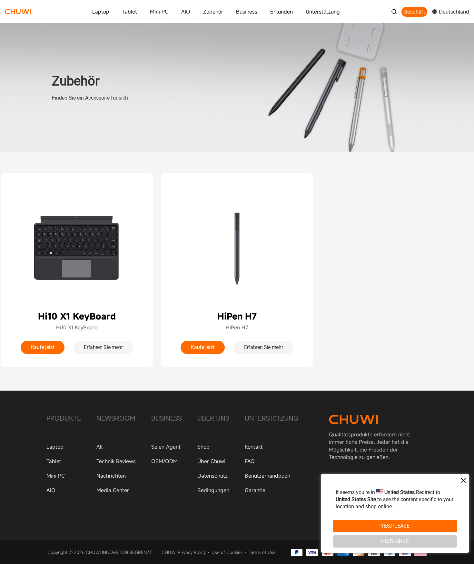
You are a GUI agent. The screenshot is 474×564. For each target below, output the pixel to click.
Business (246, 11)
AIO (185, 11)
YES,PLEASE (395, 526)
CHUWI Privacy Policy (184, 552)
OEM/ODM (164, 461)
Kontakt (254, 446)
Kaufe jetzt (42, 347)
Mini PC (159, 11)
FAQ (250, 461)
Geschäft (414, 11)
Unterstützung (323, 11)
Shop (203, 446)
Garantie (255, 490)
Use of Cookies (227, 552)
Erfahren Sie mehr (103, 347)
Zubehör (213, 11)
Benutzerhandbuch (267, 475)
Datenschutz (212, 475)
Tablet (129, 11)
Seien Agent (166, 446)
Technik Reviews (116, 461)
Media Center (112, 490)
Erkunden (281, 11)
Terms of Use (262, 552)
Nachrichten (111, 475)
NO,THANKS (395, 542)
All (99, 446)
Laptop (100, 11)
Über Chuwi (211, 461)
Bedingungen (213, 490)
